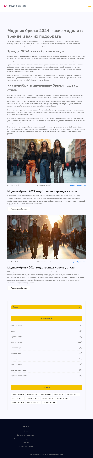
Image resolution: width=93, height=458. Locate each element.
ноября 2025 (18, 402)
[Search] (79, 307)
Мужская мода (46, 337)
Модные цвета (46, 342)
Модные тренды (46, 325)
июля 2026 (32, 395)
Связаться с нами (26, 446)
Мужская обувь (46, 364)
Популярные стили (46, 359)
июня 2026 (46, 395)
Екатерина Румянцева (77, 185)
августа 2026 (18, 395)
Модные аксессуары (46, 370)
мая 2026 (59, 395)
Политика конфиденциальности (26, 439)
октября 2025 (33, 402)
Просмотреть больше (19, 209)
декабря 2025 (62, 398)
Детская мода (46, 348)
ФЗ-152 (26, 443)
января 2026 (47, 398)
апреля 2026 (72, 395)
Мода (46, 331)
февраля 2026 (33, 398)
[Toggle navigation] (89, 6)
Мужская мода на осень (46, 375)
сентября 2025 (49, 402)
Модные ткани (46, 353)
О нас (26, 431)
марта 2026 (17, 398)
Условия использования (26, 435)
